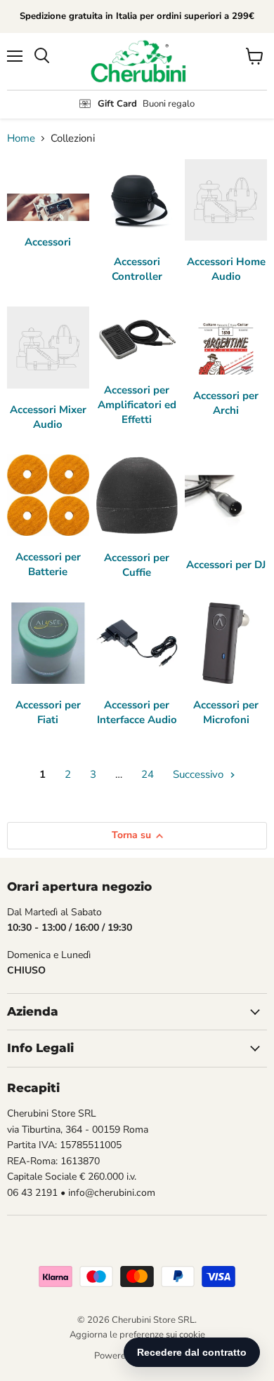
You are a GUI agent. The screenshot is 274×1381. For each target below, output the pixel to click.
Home (21, 138)
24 (147, 774)
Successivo (199, 774)
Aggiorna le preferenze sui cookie (137, 1334)
